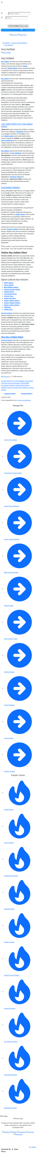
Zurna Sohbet (9, 285)
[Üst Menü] (32, 3)
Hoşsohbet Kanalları (8, 385)
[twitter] (14, 1132)
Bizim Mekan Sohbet (11, 287)
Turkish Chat (8, 296)
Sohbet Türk (8, 309)
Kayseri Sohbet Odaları (12, 303)
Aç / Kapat (32, 1147)
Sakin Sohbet (23, 388)
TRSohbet (7, 307)
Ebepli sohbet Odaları (12, 305)
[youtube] (30, 1132)
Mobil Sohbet (8, 283)
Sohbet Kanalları (10, 298)
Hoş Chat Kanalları (18, 381)
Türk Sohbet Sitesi (10, 294)
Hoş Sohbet (29, 381)
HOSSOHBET (24, 383)
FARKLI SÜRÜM (16, 30)
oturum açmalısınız (24, 400)
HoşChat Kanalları (13, 383)
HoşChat (4, 383)
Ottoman (6, 376)
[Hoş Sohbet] (6, 53)
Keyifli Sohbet (20, 385)
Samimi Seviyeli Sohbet (12, 289)
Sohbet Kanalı (9, 292)
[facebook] (6, 1132)
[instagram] (21, 1132)
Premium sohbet (15, 177)
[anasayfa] (11, 3)
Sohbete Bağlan (13, 26)
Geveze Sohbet (26, 394)
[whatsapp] (18, 1134)
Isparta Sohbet (10, 394)
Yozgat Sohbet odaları (12, 301)
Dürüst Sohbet (6, 381)
